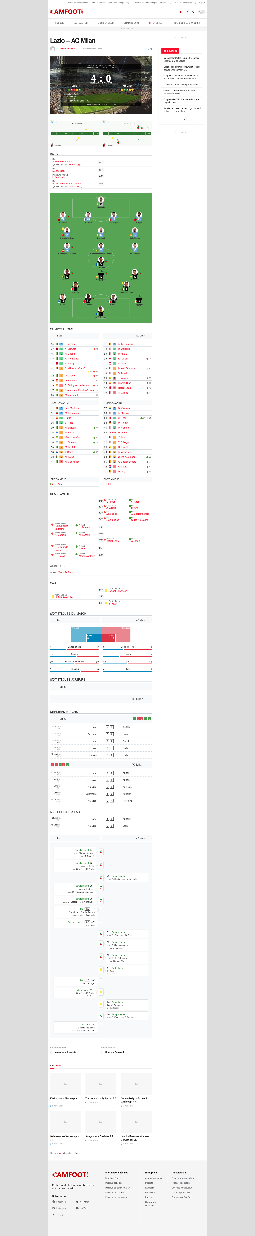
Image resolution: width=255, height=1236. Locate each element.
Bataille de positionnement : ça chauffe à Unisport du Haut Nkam (182, 110)
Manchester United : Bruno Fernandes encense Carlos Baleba (182, 59)
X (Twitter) (85, 1201)
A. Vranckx (123, 452)
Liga (195, 2)
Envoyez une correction (183, 1178)
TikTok (59, 1214)
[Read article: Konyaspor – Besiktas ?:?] (100, 1122)
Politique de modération (116, 1197)
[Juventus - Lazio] (101, 755)
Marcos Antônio (73, 437)
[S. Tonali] (75, 288)
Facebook (61, 1201)
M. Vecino (70, 432)
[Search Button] (181, 11)
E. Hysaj (69, 363)
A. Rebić (122, 466)
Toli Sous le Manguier (187, 22)
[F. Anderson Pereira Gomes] (101, 249)
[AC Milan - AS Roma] (101, 786)
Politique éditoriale (113, 1182)
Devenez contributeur (182, 1187)
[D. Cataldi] (101, 234)
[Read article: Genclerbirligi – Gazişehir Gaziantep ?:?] (136, 1084)
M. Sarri (58, 484)
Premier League (166, 2)
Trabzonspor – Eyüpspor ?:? (100, 1098)
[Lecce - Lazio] (101, 748)
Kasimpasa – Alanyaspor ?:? (63, 1100)
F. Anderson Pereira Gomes (66, 183)
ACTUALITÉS (81, 22)
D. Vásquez (124, 408)
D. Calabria (124, 348)
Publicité (149, 1182)
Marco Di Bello (65, 572)
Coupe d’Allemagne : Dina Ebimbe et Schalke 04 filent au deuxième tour (181, 77)
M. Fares (69, 456)
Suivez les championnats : (78, 2)
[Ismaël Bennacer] (126, 288)
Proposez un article (181, 1182)
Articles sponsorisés (181, 1192)
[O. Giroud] (101, 263)
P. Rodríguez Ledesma (77, 385)
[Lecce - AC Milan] (101, 780)
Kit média (149, 1187)
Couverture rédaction (150, 1203)
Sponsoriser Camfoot (182, 1197)
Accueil (59, 22)
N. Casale (70, 353)
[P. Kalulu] (113, 300)
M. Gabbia (123, 427)
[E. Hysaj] (139, 218)
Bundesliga (187, 2)
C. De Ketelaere (126, 456)
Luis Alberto (58, 177)
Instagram (61, 1208)
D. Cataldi (70, 375)
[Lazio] (74, 81)
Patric (68, 418)
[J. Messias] (135, 275)
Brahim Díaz (124, 383)
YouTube (84, 1208)
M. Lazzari (70, 427)
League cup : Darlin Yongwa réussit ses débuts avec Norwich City (182, 68)
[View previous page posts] (179, 119)
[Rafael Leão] (67, 275)
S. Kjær (122, 418)
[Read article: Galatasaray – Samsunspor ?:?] (65, 1122)
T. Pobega (123, 442)
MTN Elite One (138, 2)
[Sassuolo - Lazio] (101, 734)
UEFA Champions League (101, 2)
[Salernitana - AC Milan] (101, 793)
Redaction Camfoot (68, 48)
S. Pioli (107, 484)
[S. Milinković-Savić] (67, 234)
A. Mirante (123, 413)
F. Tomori (123, 358)
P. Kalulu (122, 353)
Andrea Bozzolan (118, 432)
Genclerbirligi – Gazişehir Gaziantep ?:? (134, 1100)
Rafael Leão (124, 387)
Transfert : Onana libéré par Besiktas (181, 84)
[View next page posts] (184, 119)
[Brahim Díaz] (101, 275)
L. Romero (70, 442)
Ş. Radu (69, 422)
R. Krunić (123, 447)
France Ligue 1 (152, 2)
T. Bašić (69, 452)
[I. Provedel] (101, 203)
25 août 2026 (57, 1106)
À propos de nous (153, 1178)
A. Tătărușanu (125, 344)
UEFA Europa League (122, 2)
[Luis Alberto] (135, 234)
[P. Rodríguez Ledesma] (67, 249)
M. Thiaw (123, 422)
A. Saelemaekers (127, 461)
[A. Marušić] (62, 218)
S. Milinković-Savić (62, 161)
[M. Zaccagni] (135, 249)
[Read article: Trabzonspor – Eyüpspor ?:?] (100, 1084)
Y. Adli (121, 437)
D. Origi (122, 471)
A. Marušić (70, 348)
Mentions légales (113, 1178)
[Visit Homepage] (67, 11)
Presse (148, 1197)
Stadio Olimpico (92, 67)
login (59, 1152)
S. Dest (122, 363)
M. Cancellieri (72, 461)
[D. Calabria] (139, 300)
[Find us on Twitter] (192, 11)
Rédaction (150, 1192)
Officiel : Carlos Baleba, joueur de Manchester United (179, 92)
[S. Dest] (62, 300)
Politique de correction (115, 1192)
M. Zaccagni (75, 164)
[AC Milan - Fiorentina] (101, 800)
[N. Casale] (88, 218)
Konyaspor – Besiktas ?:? (99, 1136)
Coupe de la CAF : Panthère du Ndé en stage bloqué (182, 101)
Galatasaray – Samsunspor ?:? (64, 1138)
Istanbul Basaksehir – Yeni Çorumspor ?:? (135, 1138)
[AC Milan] (127, 81)
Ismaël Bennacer (127, 368)
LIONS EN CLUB (106, 22)
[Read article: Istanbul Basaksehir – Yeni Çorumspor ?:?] (136, 1122)
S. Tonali (122, 373)
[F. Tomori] (88, 300)
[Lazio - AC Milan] (101, 727)
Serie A (178, 2)
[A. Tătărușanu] (101, 313)
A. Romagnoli (72, 358)
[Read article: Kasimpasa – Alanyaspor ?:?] (65, 1084)
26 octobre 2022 (89, 48)
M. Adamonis (72, 413)
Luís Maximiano (73, 408)
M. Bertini (70, 447)
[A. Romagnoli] (113, 218)
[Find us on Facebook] (187, 11)
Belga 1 (202, 2)
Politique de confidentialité (117, 1187)
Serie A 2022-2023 (95, 65)
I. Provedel (70, 344)
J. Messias (123, 378)
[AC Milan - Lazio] (101, 825)
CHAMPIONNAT (131, 22)
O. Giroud (123, 392)
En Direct (158, 22)
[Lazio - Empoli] (101, 741)
